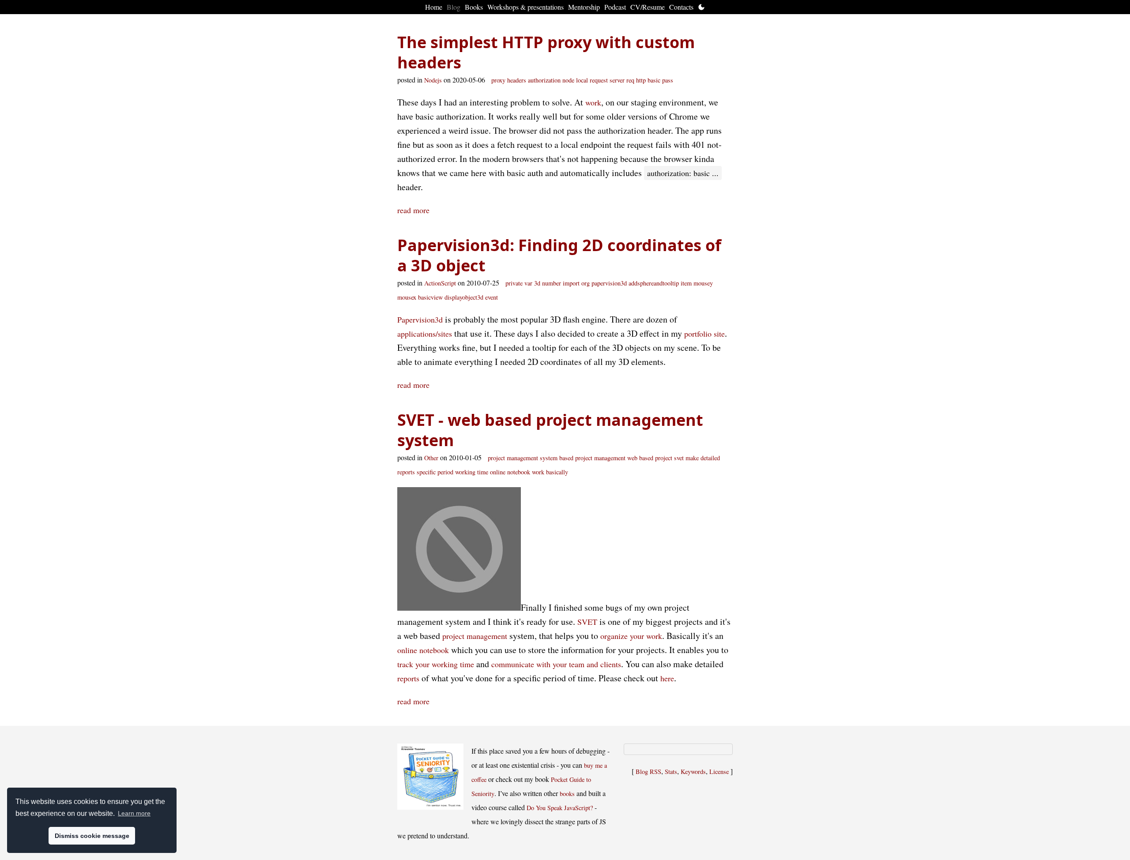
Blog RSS (648, 771)
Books (474, 6)
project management (474, 636)
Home (433, 6)
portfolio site (704, 333)
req (630, 80)
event (491, 297)
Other (431, 458)
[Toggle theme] (701, 7)
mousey (703, 283)
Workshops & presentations (525, 6)
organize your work (631, 636)
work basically (550, 472)
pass (667, 80)
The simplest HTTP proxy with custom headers (546, 52)
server (617, 80)
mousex (406, 297)
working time (471, 472)
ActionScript (440, 283)
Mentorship (584, 6)
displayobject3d (463, 297)
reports (408, 678)
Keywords (693, 771)
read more (413, 210)
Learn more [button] (134, 813)
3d (537, 283)
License (719, 771)
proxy (498, 80)
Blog (453, 6)
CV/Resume (647, 6)
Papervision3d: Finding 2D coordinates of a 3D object (559, 255)
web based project (649, 458)
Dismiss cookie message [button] (92, 835)
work (593, 102)
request (599, 80)
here (667, 678)
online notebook (510, 472)
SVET (587, 621)
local (582, 80)
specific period (435, 472)
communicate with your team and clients (556, 664)
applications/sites (424, 333)
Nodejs (433, 80)
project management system (522, 458)
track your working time (435, 664)
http (641, 80)
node (568, 80)
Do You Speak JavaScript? (560, 808)
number (551, 283)
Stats (671, 771)
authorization (544, 80)
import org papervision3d (595, 283)
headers (516, 80)
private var (518, 283)
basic (654, 80)
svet (679, 458)
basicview (430, 297)
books (567, 793)
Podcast (615, 6)
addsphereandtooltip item (660, 283)
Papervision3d (420, 319)
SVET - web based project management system (550, 430)
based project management (592, 458)
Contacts (681, 6)
